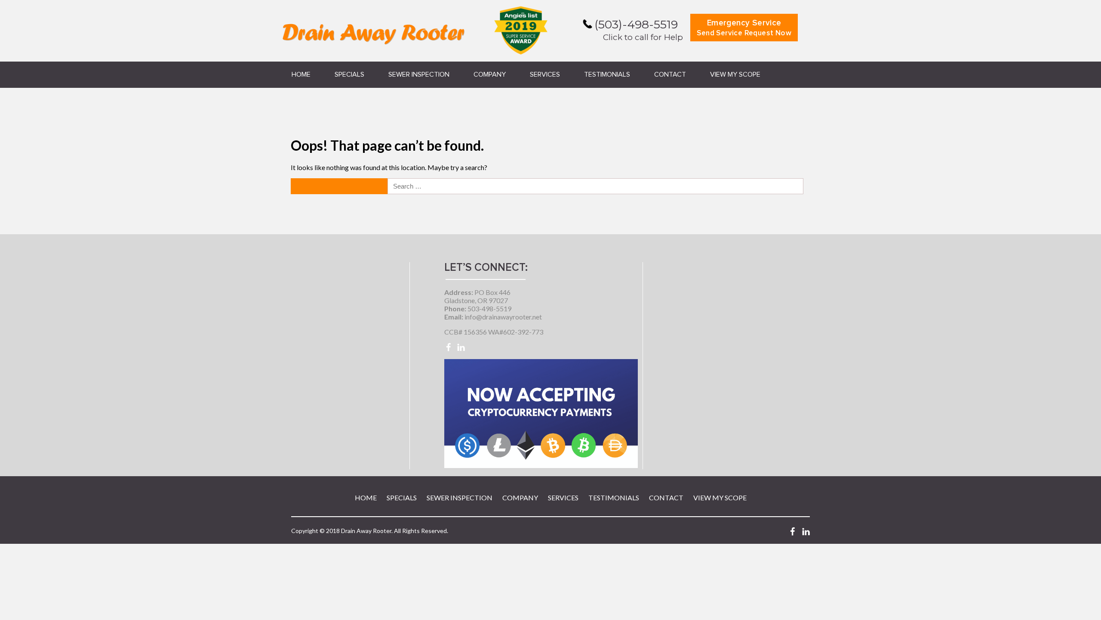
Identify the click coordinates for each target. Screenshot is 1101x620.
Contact (670, 74)
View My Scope (735, 74)
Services (545, 74)
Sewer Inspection (418, 74)
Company (490, 74)
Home (301, 74)
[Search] (340, 186)
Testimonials (607, 74)
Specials (349, 74)
